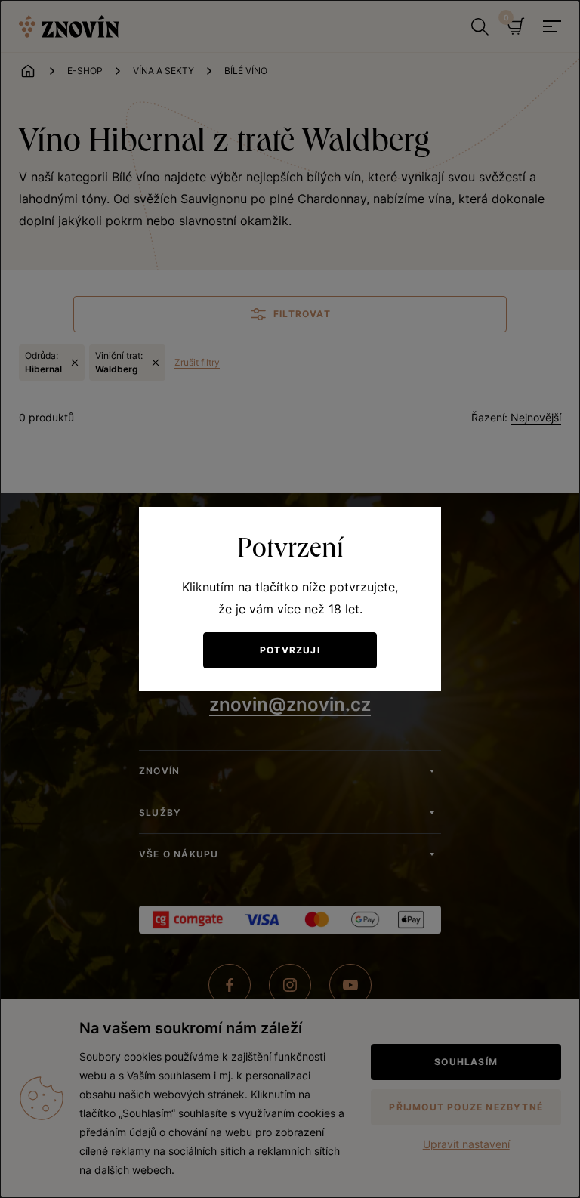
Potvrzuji (290, 650)
